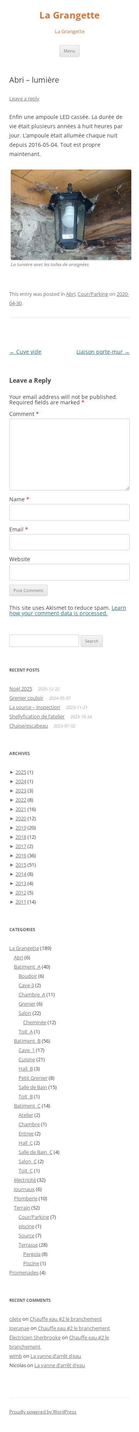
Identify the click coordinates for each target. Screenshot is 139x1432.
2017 (20, 846)
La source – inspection (34, 707)
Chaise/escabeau (28, 725)
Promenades (24, 1272)
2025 (20, 772)
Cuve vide (25, 351)
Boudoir (28, 975)
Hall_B (26, 1068)
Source (26, 1235)
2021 (20, 809)
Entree (26, 1133)
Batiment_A (27, 966)
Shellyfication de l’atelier (36, 716)
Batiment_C (27, 1105)
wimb (15, 1355)
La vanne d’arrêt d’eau (56, 1355)
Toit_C (26, 1170)
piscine (26, 1226)
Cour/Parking (93, 293)
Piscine (31, 1263)
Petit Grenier (33, 1077)
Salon (25, 1013)
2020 (20, 818)
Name (19, 499)
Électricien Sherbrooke (35, 1337)
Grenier (27, 1003)
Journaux (24, 1189)
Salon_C (28, 1161)
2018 (20, 836)
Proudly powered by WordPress (42, 1411)
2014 (20, 873)
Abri (70, 293)
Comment (24, 413)
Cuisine (27, 1059)
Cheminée (34, 1022)
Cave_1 (27, 1050)
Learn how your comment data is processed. (67, 610)
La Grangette (69, 15)
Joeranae (19, 1328)
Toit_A (26, 1031)
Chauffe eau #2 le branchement (66, 1318)
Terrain (22, 1207)
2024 (20, 781)
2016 (20, 855)
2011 (20, 901)
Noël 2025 (20, 688)
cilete (15, 1318)
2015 (20, 864)
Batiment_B (27, 1040)
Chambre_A (32, 994)
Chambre (29, 1124)
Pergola (32, 1253)
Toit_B (26, 1096)
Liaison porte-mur (103, 351)
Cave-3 (26, 985)
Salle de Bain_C (36, 1152)
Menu (69, 51)
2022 (20, 799)
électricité (25, 1179)
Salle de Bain (33, 1087)
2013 (20, 883)
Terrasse (28, 1244)
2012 (20, 892)
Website (19, 559)
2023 (20, 790)
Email (18, 529)
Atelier (26, 1114)
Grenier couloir (26, 697)
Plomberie (25, 1198)
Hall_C (26, 1142)
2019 (20, 827)
